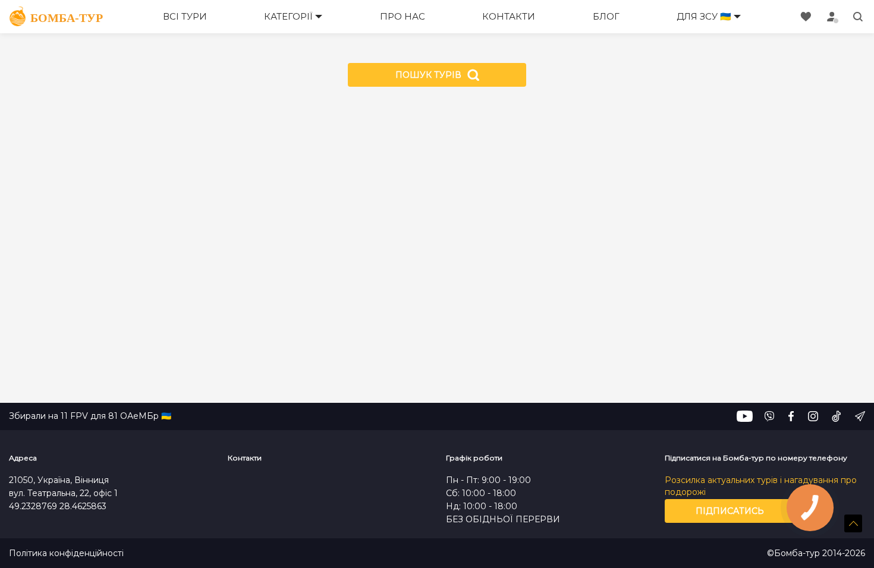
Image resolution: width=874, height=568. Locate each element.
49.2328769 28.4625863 (57, 506)
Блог (606, 16)
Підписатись (730, 511)
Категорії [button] (288, 16)
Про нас (402, 16)
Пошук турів (428, 75)
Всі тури (185, 16)
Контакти (508, 16)
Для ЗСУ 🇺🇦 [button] (704, 16)
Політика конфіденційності (66, 553)
